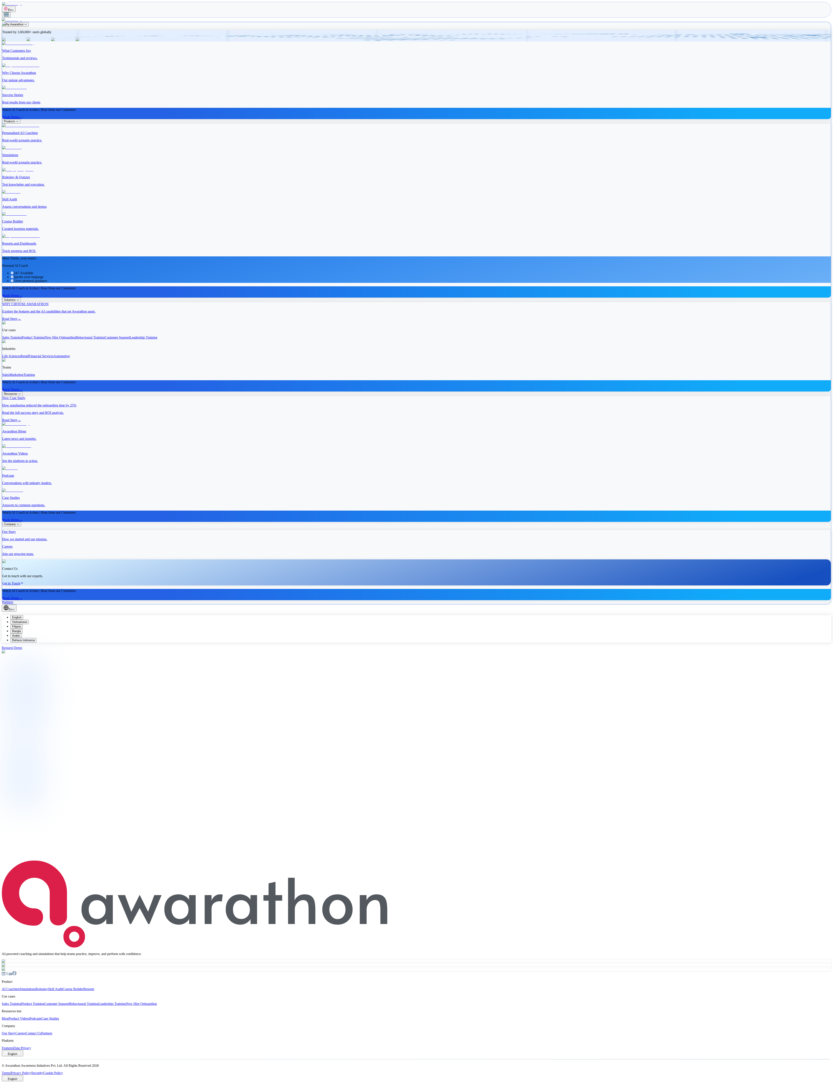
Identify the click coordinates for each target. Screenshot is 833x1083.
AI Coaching (11, 989)
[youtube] (10, 974)
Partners (46, 1033)
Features (7, 1048)
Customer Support (56, 1004)
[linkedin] (3, 974)
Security (37, 1073)
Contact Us (33, 848)
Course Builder (73, 989)
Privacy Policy (21, 1073)
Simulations (28, 989)
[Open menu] (6, 15)
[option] (420, 617)
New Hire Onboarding (141, 1004)
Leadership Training (112, 1004)
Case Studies (50, 1018)
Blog (5, 1018)
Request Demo (12, 648)
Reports (89, 989)
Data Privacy (22, 1048)
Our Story (8, 1033)
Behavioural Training (83, 1004)
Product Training (32, 1004)
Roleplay (42, 989)
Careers (20, 1033)
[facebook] (14, 974)
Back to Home (16, 848)
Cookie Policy (53, 1073)
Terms (6, 1073)
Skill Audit (55, 989)
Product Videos (19, 1018)
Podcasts (35, 1018)
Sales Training (11, 1004)
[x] (7, 974)
